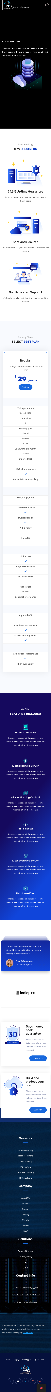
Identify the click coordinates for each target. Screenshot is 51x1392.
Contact (25, 1225)
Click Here (28, 1332)
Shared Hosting (25, 1150)
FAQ (25, 1262)
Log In (25, 1267)
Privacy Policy (25, 1256)
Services (26, 1203)
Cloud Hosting (25, 1161)
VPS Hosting (25, 1167)
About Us (25, 1198)
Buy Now (25, 387)
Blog (25, 1231)
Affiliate (25, 1220)
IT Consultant (25, 1178)
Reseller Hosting (25, 1155)
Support (25, 1209)
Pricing (25, 1214)
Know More (38, 1058)
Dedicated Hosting (25, 1172)
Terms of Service (25, 1251)
